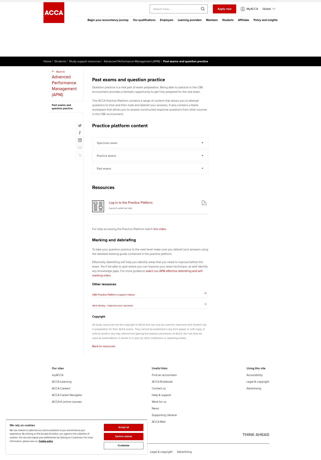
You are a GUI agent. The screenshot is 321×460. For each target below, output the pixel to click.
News (155, 408)
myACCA (57, 375)
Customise (123, 445)
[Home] (53, 22)
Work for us (159, 402)
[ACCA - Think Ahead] (256, 435)
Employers (166, 20)
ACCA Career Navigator (67, 395)
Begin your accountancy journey (108, 20)
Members (212, 20)
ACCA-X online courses (67, 402)
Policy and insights (266, 20)
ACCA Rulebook (162, 382)
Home (47, 61)
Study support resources (84, 61)
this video (159, 229)
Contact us (159, 388)
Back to (64, 83)
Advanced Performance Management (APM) (132, 61)
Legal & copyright (258, 382)
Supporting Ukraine (164, 415)
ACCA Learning (62, 382)
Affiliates (243, 20)
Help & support (161, 395)
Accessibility (255, 375)
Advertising (254, 388)
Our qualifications (144, 20)
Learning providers (190, 20)
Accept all (123, 427)
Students (228, 20)
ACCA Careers (61, 388)
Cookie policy (46, 441)
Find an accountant (164, 375)
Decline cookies (123, 436)
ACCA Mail (159, 422)
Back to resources (103, 346)
